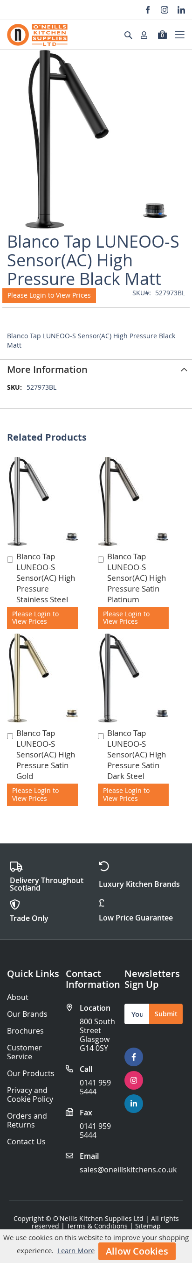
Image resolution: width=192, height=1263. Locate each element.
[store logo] (37, 35)
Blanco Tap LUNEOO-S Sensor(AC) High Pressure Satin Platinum (136, 578)
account (146, 35)
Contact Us (26, 1141)
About (17, 997)
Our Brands (27, 1014)
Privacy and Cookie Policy (30, 1095)
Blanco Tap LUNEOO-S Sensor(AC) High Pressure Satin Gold (45, 754)
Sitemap (148, 1225)
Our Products (31, 1073)
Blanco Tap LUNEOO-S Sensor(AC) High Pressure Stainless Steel (45, 578)
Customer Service (24, 1052)
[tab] (96, 368)
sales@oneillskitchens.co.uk (128, 1169)
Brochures (25, 1031)
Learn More (76, 1250)
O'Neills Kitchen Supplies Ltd (98, 1218)
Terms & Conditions (97, 1225)
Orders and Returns (27, 1120)
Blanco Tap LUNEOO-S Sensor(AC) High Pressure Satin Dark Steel (136, 754)
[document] (96, 1246)
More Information (47, 369)
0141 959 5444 (95, 1087)
